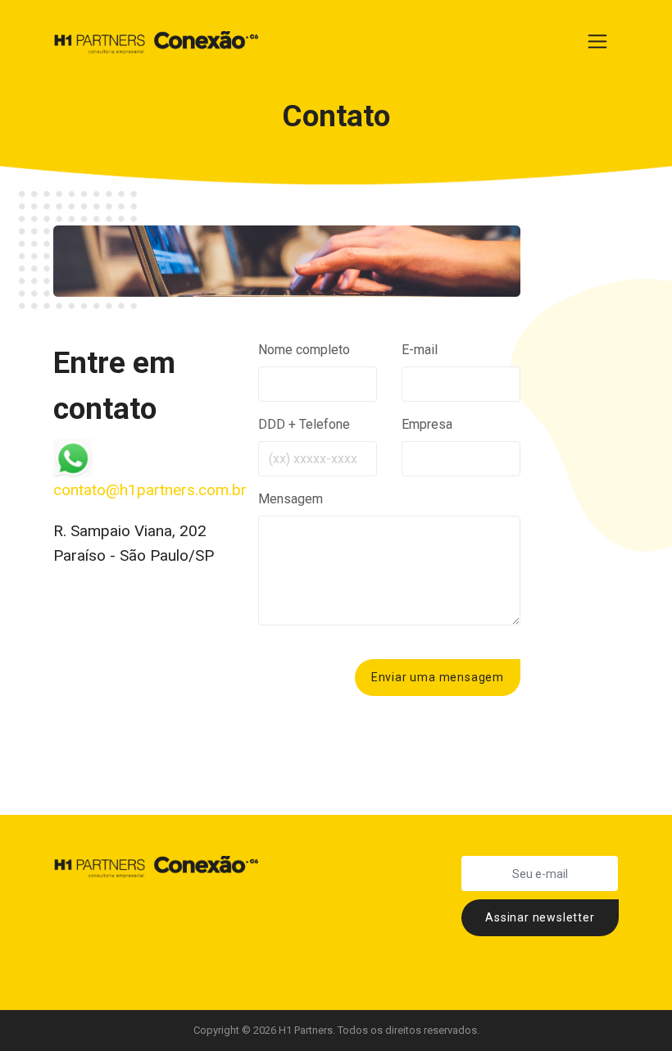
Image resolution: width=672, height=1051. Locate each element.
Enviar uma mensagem (437, 677)
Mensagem (290, 499)
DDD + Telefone (304, 424)
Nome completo (304, 349)
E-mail (420, 349)
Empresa (427, 424)
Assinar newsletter (539, 917)
